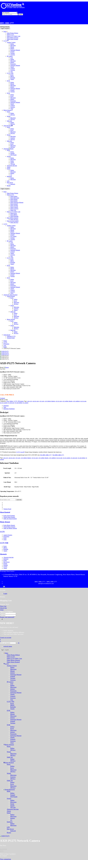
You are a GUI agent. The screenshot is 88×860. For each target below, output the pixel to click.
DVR (4, 538)
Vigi (11, 700)
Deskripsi (6, 405)
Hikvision (13, 669)
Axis (4, 345)
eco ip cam (83, 401)
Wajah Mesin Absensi (9, 526)
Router (5, 563)
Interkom (5, 559)
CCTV (5, 342)
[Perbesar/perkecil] (0, 849)
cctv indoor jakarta (50, 401)
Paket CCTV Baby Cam (14, 658)
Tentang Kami (7, 509)
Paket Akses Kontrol (13, 662)
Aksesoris (3, 554)
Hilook (12, 671)
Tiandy (5, 551)
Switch (5, 566)
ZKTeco (12, 750)
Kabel (8, 168)
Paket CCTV (11, 657)
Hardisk (5, 565)
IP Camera (10, 682)
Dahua (12, 667)
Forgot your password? (7, 617)
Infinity (12, 673)
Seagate (12, 795)
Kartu (8, 746)
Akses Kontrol (5, 512)
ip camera (25, 402)
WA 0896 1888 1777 (58, 455)
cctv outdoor (76, 401)
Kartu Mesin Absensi (9, 525)
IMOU (5, 547)
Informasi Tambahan (9, 408)
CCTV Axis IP (20, 452)
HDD (8, 150)
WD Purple (13, 797)
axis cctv (29, 401)
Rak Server (10, 182)
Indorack (13, 831)
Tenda (12, 804)
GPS (8, 181)
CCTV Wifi (4, 543)
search (20, 14)
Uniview (13, 680)
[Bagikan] (4, 849)
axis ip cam (36, 401)
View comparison (5, 859)
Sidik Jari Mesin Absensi (10, 528)
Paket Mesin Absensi (13, 660)
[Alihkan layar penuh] (2, 849)
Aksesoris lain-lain (8, 557)
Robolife (5, 549)
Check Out (3, 608)
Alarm (8, 167)
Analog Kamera (7, 535)
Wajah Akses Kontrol (9, 517)
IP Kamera (6, 344)
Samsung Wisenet (15, 674)
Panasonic (13, 691)
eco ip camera (3, 402)
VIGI (12, 743)
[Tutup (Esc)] (6, 849)
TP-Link (13, 807)
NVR (4, 539)
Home (5, 340)
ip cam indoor (18, 402)
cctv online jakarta (67, 401)
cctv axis (41, 401)
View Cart (3, 606)
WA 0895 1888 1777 (45, 455)
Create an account (5, 637)
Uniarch (12, 696)
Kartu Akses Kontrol (9, 515)
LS (11, 820)
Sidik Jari (10, 757)
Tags (4, 407)
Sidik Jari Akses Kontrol (10, 518)
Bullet (5, 347)
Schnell (12, 676)
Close (2, 610)
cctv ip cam (59, 401)
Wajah (9, 752)
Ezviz (5, 546)
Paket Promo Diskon (13, 655)
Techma (12, 678)
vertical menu (7, 646)
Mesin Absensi (5, 522)
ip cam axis (11, 402)
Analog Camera (12, 665)
